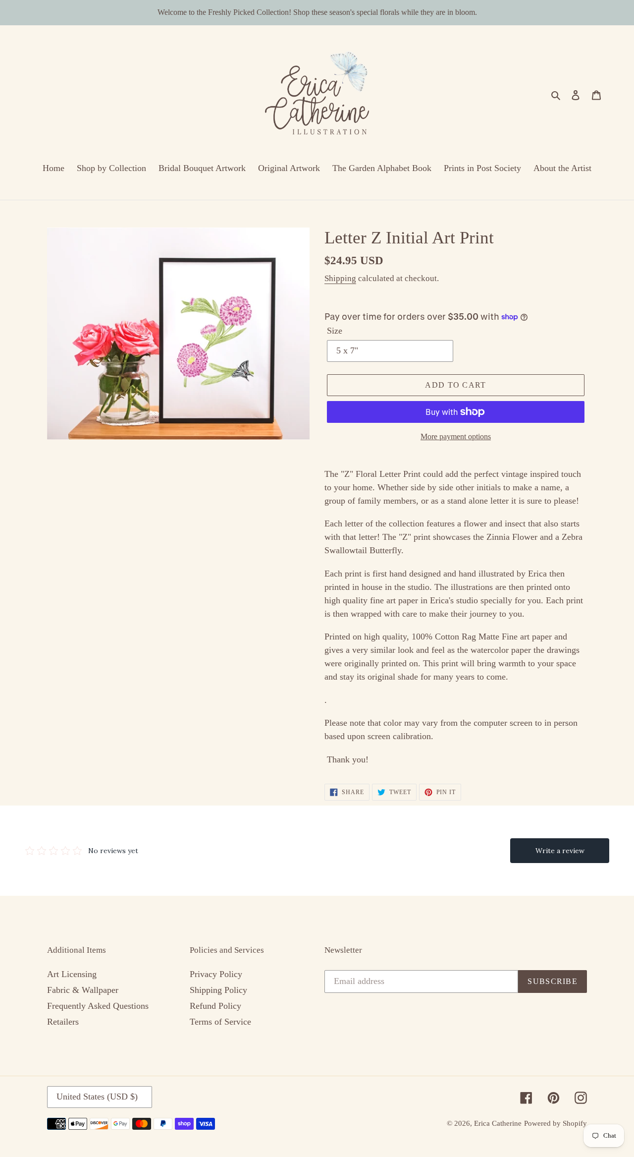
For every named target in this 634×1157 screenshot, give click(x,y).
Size (334, 331)
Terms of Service (220, 1022)
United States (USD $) (97, 1096)
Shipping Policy (218, 990)
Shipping (340, 278)
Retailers (63, 1022)
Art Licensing (72, 974)
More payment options (456, 436)
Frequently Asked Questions (98, 1006)
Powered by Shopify (555, 1123)
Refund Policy (215, 1006)
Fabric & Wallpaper (82, 990)
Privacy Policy (216, 974)
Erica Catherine (498, 1123)
